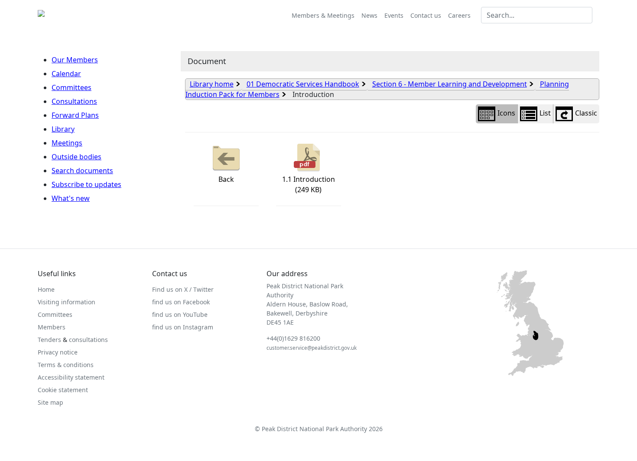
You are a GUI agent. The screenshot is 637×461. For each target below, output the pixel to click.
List (545, 113)
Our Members (75, 59)
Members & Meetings (323, 15)
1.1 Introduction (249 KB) (308, 184)
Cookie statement (63, 390)
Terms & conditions (66, 365)
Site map (50, 402)
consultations (88, 339)
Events (393, 15)
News (369, 15)
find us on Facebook (181, 302)
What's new (71, 198)
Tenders (49, 339)
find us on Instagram (182, 327)
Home (46, 289)
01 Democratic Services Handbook (303, 84)
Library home (212, 84)
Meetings (67, 143)
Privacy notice (58, 352)
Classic (586, 113)
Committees (71, 87)
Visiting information (66, 302)
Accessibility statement (71, 377)
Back (226, 179)
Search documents (82, 170)
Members (51, 327)
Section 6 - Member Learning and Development (449, 84)
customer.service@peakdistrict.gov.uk (311, 348)
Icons (506, 113)
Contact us (425, 15)
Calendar (66, 73)
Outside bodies (76, 156)
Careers (459, 15)
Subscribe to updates (86, 184)
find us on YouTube (180, 314)
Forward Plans (75, 115)
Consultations (74, 101)
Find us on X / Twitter (183, 289)
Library (63, 129)
